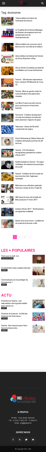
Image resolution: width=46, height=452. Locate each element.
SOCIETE (4, 318)
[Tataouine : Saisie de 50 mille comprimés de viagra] (7, 129)
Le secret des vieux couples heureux (15, 268)
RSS (24, 349)
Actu (6, 295)
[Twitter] (26, 439)
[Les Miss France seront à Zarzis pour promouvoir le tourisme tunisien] (7, 106)
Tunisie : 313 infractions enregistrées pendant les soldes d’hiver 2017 (28, 152)
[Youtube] (33, 439)
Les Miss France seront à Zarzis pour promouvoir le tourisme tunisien (28, 105)
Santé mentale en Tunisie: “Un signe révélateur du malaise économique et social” (29, 164)
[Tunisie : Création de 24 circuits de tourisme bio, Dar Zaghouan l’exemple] (7, 176)
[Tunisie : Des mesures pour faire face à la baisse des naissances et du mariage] (39, 328)
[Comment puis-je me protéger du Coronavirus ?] (39, 283)
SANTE (4, 284)
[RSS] (19, 439)
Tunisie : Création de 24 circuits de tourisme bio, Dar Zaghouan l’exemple (29, 176)
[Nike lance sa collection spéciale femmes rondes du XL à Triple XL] (7, 188)
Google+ (33, 349)
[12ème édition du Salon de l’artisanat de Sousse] (7, 21)
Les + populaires (18, 250)
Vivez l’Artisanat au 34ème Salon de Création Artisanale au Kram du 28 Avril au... (29, 140)
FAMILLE (4, 270)
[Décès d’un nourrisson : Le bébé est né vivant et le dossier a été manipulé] (7, 223)
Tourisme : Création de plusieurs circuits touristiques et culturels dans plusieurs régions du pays (28, 117)
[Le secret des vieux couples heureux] (39, 271)
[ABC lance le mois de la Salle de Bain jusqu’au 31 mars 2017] (7, 200)
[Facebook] (13, 439)
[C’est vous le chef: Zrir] (39, 259)
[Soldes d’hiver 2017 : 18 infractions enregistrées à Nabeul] (7, 212)
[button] (42, 3)
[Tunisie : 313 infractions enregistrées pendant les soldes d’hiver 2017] (7, 153)
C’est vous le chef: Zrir (10, 256)
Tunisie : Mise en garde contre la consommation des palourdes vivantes (28, 93)
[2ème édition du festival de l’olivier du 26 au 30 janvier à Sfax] (7, 59)
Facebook (5, 349)
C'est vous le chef (7, 258)
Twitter (15, 349)
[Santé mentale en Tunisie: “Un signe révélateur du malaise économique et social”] (7, 165)
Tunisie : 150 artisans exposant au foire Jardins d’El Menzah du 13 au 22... (29, 82)
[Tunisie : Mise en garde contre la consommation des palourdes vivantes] (7, 94)
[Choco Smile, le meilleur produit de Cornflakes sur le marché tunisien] (7, 71)
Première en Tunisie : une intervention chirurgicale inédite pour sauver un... (14, 303)
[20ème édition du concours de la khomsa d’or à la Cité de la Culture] (7, 47)
